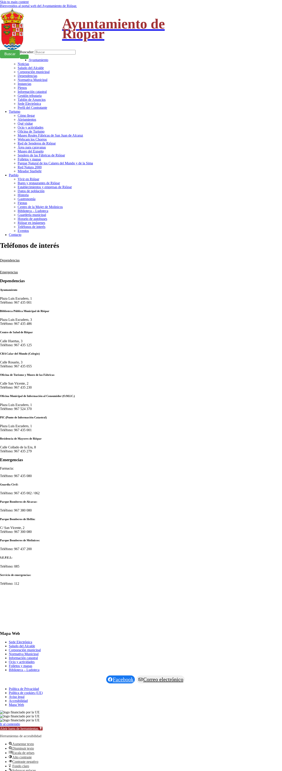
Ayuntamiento (38, 60)
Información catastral (32, 92)
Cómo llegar (26, 115)
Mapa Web (16, 705)
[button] (21, 728)
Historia (23, 195)
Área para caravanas (32, 147)
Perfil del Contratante (32, 107)
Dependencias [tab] (10, 260)
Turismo (14, 111)
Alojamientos (27, 119)
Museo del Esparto (31, 151)
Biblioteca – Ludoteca (33, 211)
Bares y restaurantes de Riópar (39, 183)
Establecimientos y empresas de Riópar (45, 187)
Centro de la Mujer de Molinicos (40, 207)
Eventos (23, 231)
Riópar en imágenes (31, 223)
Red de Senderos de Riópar (37, 143)
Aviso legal (16, 697)
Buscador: (27, 52)
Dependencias (27, 76)
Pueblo (14, 175)
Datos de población (31, 191)
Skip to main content (14, 2)
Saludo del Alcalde (31, 68)
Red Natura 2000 (30, 167)
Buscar (9, 54)
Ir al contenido (10, 724)
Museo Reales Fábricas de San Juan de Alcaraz (50, 135)
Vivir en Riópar (28, 179)
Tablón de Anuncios (32, 100)
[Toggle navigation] (24, 57)
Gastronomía (26, 199)
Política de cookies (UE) (26, 693)
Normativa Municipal (32, 80)
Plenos (22, 88)
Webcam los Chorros (32, 139)
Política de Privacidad (24, 689)
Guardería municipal (32, 215)
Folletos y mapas (29, 159)
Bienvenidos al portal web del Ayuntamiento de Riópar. (38, 6)
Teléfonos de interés (31, 227)
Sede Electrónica (29, 103)
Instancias (24, 84)
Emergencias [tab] (9, 272)
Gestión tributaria (30, 96)
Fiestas (22, 203)
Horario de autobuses (32, 219)
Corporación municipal (34, 72)
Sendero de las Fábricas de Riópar (41, 155)
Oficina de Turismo (31, 131)
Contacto (15, 235)
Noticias (23, 64)
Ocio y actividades (30, 127)
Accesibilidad (18, 701)
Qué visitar (25, 123)
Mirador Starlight (29, 171)
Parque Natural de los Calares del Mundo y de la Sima (55, 163)
